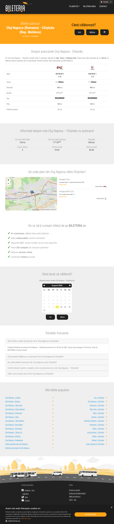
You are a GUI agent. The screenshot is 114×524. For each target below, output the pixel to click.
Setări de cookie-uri (74, 497)
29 (65, 307)
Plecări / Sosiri (62, 184)
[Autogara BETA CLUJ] (32, 192)
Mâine (92, 32)
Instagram (25, 494)
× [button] (111, 507)
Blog (26, 497)
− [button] (8, 183)
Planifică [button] (73, 6)
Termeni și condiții (74, 490)
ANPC (71, 500)
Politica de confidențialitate (77, 493)
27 (57, 307)
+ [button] (8, 180)
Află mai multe (26, 518)
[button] (39, 521)
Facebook (27, 490)
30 (69, 307)
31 (44, 310)
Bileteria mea (89, 6)
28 (61, 307)
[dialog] (57, 514)
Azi (79, 32)
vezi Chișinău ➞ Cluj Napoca (30, 36)
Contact (103, 6)
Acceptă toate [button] (90, 514)
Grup (33, 490)
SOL (75, 500)
